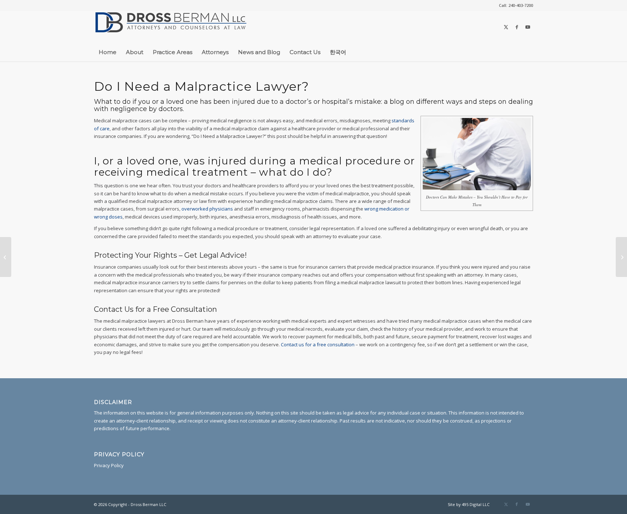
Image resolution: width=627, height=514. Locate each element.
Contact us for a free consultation (318, 344)
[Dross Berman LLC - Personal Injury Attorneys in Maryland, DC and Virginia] (171, 27)
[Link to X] (505, 26)
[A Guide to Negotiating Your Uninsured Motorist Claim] (5, 257)
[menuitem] (514, 5)
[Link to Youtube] (527, 26)
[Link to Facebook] (516, 26)
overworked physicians (207, 208)
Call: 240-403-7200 (516, 5)
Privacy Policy (109, 465)
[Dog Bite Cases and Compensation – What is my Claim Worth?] (621, 257)
